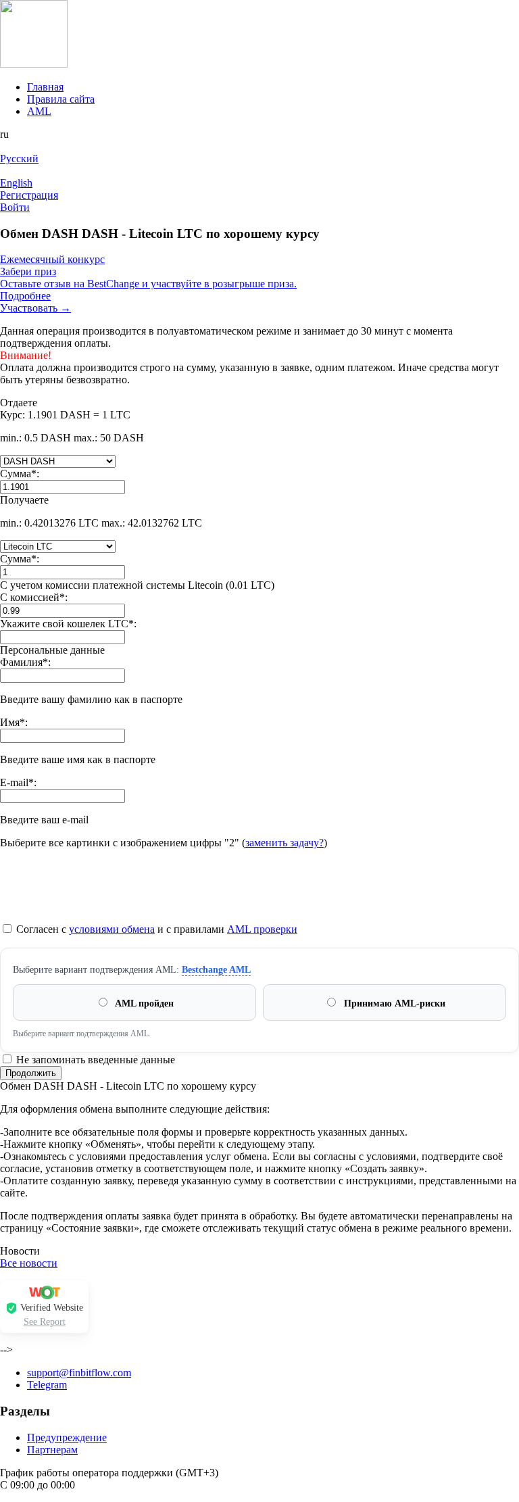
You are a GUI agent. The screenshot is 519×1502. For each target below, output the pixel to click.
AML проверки (262, 929)
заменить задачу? (284, 842)
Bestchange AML (216, 970)
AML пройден (143, 1003)
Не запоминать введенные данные (94, 1059)
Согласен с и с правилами (155, 929)
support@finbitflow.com (79, 1372)
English (16, 183)
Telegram (47, 1384)
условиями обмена (112, 929)
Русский (19, 158)
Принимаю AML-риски (393, 1003)
